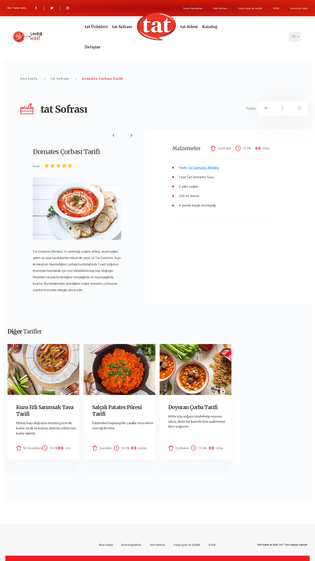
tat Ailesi (189, 26)
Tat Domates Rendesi (203, 168)
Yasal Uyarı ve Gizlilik (250, 8)
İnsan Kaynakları (192, 8)
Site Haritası (220, 8)
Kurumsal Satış (299, 8)
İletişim (92, 47)
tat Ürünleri (96, 26)
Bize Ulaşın (106, 544)
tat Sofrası (122, 26)
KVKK (276, 8)
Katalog (210, 26)
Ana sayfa (29, 79)
